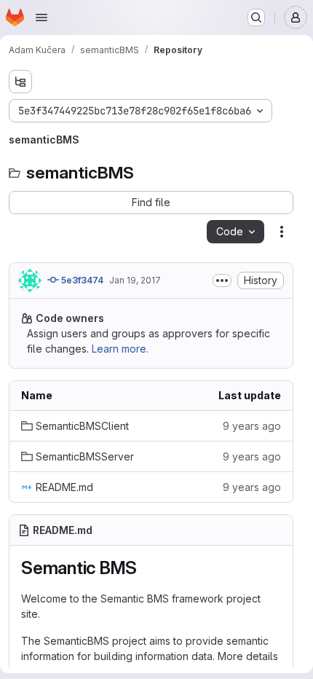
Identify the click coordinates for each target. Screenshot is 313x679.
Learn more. (120, 348)
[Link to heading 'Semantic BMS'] (146, 567)
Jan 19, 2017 (135, 280)
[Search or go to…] (256, 17)
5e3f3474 (81, 280)
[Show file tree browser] (20, 81)
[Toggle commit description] (222, 280)
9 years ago (252, 426)
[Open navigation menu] (41, 17)
